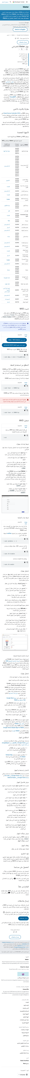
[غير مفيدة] (15, 38)
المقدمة (16, 731)
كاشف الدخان (7, 291)
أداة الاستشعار (7, 166)
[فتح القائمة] (26, 2)
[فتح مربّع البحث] (10, 2)
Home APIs (26, 989)
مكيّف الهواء (7, 284)
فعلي (12, 82)
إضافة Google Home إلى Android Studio (18, 777)
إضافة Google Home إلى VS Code (13, 775)
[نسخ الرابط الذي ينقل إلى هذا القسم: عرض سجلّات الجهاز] (15, 834)
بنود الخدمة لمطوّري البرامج (23, 1043)
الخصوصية (23, 1070)
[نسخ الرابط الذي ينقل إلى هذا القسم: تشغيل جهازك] (19, 571)
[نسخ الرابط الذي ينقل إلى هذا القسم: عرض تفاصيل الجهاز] (15, 782)
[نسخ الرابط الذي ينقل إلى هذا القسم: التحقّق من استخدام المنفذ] (8, 365)
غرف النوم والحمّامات (24, 1020)
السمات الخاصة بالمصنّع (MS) (13, 661)
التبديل (8, 227)
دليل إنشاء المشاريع (13, 693)
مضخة (8, 270)
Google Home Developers (23, 35)
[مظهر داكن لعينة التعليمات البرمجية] (25, 355)
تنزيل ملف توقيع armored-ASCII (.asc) (14, 345)
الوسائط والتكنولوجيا (24, 1011)
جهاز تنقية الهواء (6, 151)
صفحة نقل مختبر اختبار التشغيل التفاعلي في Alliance (16, 18)
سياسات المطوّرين (25, 1046)
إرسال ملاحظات (23, 42)
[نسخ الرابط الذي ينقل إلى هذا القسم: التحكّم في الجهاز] (17, 737)
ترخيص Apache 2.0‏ (21, 945)
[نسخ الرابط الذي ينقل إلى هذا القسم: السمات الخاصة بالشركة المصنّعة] (11, 656)
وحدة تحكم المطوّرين (24, 1053)
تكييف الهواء (26, 1005)
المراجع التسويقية (25, 1032)
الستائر (8, 302)
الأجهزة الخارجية (25, 1022)
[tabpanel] (15, 349)
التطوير (8, 35)
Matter (26, 7)
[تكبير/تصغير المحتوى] (20, 54)
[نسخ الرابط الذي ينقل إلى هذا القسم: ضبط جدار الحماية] (16, 518)
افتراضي (8, 82)
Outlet (8, 199)
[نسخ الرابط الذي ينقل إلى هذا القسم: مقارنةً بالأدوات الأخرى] (11, 109)
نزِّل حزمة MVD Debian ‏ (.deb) (16, 340)
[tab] (26, 335)
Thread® (12, 97)
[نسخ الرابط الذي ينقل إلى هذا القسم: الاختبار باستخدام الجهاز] (12, 770)
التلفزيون (8, 180)
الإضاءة (8, 186)
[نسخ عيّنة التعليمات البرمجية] (27, 355)
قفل (9, 211)
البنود (28, 1070)
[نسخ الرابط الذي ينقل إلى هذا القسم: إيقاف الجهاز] (19, 846)
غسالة (9, 236)
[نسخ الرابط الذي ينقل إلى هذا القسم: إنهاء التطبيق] (19, 854)
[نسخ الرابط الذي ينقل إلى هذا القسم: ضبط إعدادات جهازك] (14, 444)
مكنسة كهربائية (7, 277)
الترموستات (7, 299)
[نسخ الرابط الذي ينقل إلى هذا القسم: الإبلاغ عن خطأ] (16, 887)
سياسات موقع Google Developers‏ (21, 947)
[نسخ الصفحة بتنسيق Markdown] (21, 49)
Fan (9, 220)
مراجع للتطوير (26, 1035)
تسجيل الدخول (5, 2)
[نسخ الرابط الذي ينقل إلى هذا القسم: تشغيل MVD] (17, 421)
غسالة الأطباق (7, 205)
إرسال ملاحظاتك (23, 918)
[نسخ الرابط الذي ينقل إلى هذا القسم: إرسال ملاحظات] (16, 901)
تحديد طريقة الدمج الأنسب (23, 978)
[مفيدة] (18, 38)
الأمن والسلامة (26, 1008)
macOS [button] (20, 335)
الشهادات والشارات (25, 1029)
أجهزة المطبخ (26, 1017)
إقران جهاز (19, 723)
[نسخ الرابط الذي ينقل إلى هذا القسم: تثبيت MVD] (18, 309)
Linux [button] (25, 335)
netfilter (9, 533)
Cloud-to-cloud (24, 967)
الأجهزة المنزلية (26, 1014)
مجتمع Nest (26, 1063)
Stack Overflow (24, 1060)
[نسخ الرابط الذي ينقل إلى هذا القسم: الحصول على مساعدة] (12, 867)
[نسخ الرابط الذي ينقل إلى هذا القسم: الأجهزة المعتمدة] (15, 133)
